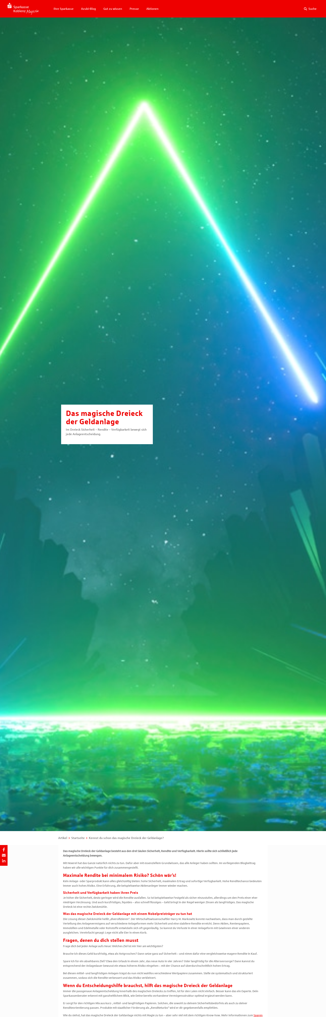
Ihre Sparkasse (64, 8)
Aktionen (152, 8)
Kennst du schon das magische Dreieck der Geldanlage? (126, 838)
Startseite (78, 838)
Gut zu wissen (112, 8)
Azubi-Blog (88, 8)
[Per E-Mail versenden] (4, 855)
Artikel (62, 838)
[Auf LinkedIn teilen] (4, 861)
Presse (134, 8)
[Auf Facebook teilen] (4, 850)
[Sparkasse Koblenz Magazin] (23, 9)
